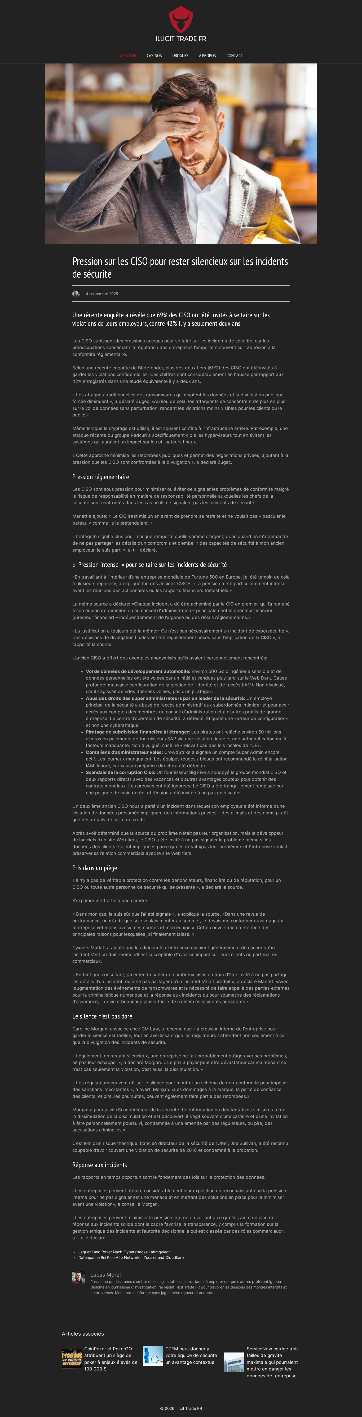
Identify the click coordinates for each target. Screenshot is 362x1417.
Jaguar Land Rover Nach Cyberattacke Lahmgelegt (124, 1252)
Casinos (154, 55)
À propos (207, 55)
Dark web (127, 55)
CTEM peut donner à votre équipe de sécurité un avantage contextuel (191, 1355)
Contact (235, 55)
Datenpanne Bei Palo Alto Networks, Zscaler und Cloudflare (131, 1257)
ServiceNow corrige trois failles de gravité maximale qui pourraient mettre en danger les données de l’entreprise (273, 1362)
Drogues (180, 55)
